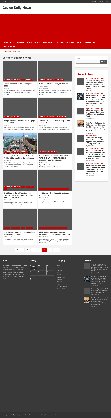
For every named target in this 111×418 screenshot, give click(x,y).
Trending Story (61, 116)
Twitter (106, 1)
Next (56, 250)
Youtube (94, 1)
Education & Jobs (90, 42)
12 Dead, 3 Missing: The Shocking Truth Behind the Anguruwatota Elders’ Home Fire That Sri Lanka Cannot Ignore (95, 84)
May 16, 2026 (89, 175)
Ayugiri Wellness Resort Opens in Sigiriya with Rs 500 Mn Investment (19, 122)
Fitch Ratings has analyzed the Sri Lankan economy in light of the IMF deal (54, 233)
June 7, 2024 (7, 125)
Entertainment (48, 42)
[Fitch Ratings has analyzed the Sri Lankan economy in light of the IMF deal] (55, 219)
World (78, 42)
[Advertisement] (55, 27)
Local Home (29, 186)
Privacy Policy (9, 47)
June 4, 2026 (89, 90)
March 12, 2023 (43, 236)
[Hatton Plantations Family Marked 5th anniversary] (55, 71)
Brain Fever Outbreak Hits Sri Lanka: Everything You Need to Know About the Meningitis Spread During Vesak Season (95, 127)
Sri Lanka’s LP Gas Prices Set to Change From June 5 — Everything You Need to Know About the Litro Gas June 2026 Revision (95, 99)
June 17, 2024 (43, 88)
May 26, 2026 (89, 118)
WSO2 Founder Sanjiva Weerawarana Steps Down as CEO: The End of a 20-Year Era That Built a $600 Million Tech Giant (95, 154)
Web (88, 1)
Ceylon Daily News (17, 8)
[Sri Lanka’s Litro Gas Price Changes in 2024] (20, 71)
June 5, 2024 (42, 125)
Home (6, 42)
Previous (19, 250)
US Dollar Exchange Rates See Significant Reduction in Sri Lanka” (19, 233)
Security (37, 42)
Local (12, 42)
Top (5, 189)
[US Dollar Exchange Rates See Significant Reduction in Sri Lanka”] (20, 219)
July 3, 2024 (7, 88)
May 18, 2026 (89, 146)
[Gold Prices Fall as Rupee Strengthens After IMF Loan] (55, 180)
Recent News (85, 74)
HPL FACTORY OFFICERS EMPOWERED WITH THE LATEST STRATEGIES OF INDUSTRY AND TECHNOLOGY (53, 158)
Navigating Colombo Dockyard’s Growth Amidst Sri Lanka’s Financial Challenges (19, 157)
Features (60, 42)
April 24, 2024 (7, 199)
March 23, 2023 (43, 197)
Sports (29, 42)
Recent (88, 260)
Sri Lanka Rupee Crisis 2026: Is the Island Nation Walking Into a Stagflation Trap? (95, 113)
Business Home (15, 79)
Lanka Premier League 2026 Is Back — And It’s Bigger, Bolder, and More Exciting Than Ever (95, 141)
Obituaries (70, 42)
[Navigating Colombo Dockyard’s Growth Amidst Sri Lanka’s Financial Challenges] (20, 143)
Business (20, 42)
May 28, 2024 (43, 162)
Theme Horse (35, 415)
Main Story (29, 79)
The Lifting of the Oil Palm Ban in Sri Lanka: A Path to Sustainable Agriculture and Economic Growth (19, 195)
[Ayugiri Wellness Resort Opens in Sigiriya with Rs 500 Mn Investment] (20, 108)
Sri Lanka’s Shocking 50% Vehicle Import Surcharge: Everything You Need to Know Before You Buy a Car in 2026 (96, 169)
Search (78, 58)
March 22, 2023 (8, 236)
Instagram (100, 1)
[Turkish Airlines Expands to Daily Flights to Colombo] (55, 108)
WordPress (56, 415)
